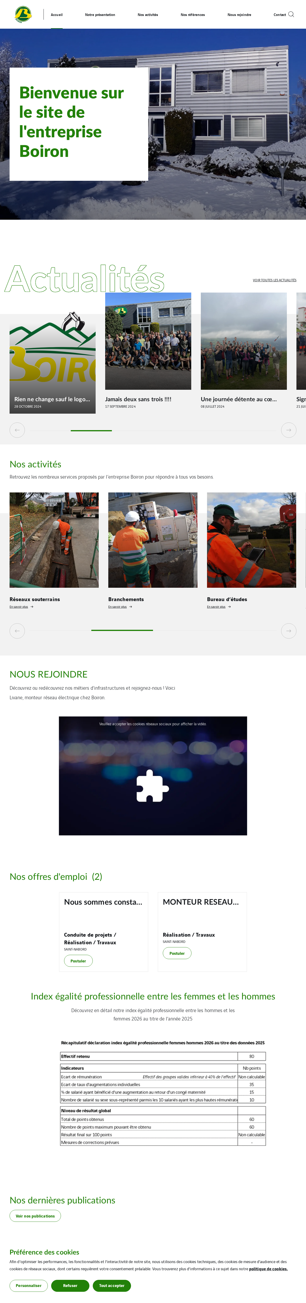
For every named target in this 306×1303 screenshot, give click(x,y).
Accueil (57, 14)
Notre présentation (100, 14)
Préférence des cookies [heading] (44, 1252)
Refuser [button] (70, 1285)
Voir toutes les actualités (274, 280)
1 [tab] (50, 430)
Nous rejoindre (239, 14)
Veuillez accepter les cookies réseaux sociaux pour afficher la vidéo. (153, 723)
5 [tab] (214, 430)
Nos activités (148, 14)
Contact (280, 14)
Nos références (193, 14)
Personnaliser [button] (28, 1285)
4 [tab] (173, 430)
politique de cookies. (268, 1268)
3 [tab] (132, 430)
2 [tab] (91, 430)
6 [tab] (255, 430)
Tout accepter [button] (112, 1285)
